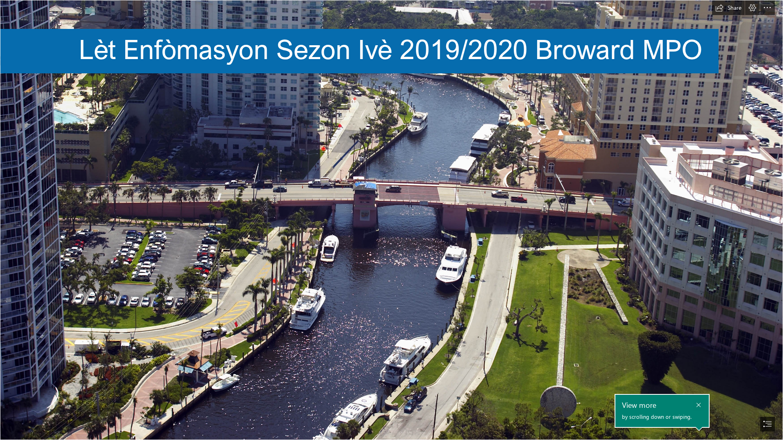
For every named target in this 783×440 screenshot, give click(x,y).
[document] (391, 220)
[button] (728, 7)
